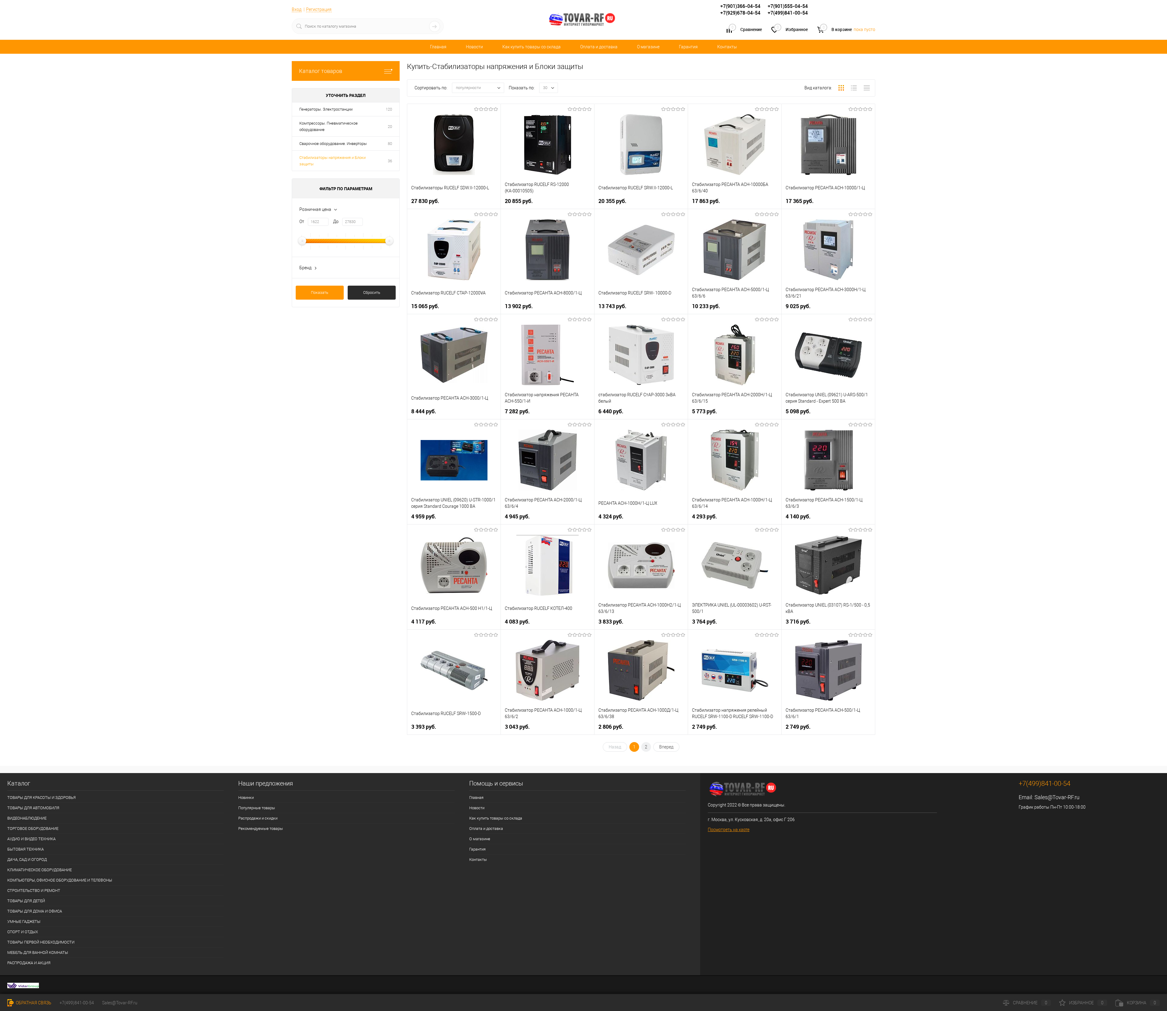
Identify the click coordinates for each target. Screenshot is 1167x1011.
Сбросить (371, 292)
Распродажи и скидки (257, 818)
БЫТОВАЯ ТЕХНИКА (25, 849)
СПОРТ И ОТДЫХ (22, 932)
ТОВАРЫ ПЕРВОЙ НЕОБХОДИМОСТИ (40, 942)
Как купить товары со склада (531, 46)
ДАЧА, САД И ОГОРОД (27, 859)
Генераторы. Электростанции (326, 109)
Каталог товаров (320, 71)
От (301, 221)
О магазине (648, 46)
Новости (474, 46)
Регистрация (319, 9)
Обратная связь (33, 1002)
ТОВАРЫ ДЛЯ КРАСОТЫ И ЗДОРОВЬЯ (41, 797)
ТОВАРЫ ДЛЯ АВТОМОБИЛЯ (33, 808)
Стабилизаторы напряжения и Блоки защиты (332, 160)
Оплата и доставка (599, 46)
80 (390, 143)
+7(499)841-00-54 (77, 1002)
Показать (319, 292)
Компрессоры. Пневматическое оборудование (328, 126)
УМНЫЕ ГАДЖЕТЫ (23, 921)
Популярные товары (256, 808)
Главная (438, 46)
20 (390, 126)
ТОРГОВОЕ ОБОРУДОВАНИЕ (32, 828)
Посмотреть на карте (728, 829)
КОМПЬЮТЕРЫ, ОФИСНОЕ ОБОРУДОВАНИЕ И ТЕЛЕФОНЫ (59, 880)
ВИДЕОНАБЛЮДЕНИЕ (26, 818)
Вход (296, 9)
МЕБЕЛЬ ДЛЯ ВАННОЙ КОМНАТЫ (37, 952)
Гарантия (688, 46)
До (336, 221)
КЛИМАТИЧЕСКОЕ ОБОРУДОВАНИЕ (39, 870)
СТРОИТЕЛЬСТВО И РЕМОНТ (33, 890)
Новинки (246, 797)
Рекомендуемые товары (260, 828)
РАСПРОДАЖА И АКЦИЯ (28, 963)
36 (390, 161)
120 (389, 109)
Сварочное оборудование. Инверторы (333, 143)
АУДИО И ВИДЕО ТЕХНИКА (31, 839)
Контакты (727, 46)
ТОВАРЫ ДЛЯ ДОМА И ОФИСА (34, 911)
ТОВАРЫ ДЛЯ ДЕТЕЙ (26, 901)
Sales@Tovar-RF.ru (1056, 797)
